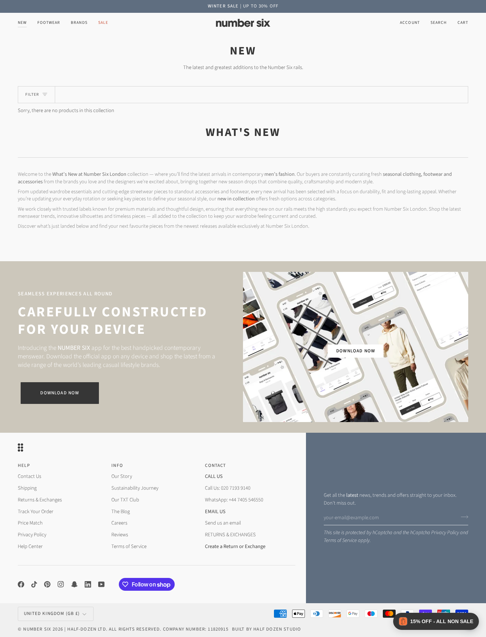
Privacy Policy (445, 532)
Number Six (37, 629)
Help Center (30, 546)
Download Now (59, 393)
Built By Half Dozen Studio (266, 629)
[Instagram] (61, 584)
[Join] (462, 516)
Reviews (119, 534)
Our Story (121, 476)
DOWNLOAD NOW (355, 351)
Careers (119, 523)
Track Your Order (35, 511)
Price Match (30, 523)
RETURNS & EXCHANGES (230, 534)
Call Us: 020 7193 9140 (227, 488)
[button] (48, 23)
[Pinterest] (47, 584)
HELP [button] (24, 465)
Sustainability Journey (134, 488)
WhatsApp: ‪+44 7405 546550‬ (234, 500)
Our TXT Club (125, 500)
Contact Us (29, 476)
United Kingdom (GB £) (52, 613)
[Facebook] (21, 584)
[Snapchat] (74, 584)
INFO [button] (117, 465)
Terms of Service (340, 540)
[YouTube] (101, 584)
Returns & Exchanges (40, 500)
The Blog (120, 511)
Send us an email (223, 523)
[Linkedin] (88, 584)
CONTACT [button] (215, 465)
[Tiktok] (34, 584)
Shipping (27, 488)
